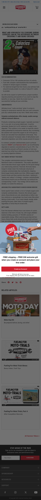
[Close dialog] (38, 225)
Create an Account (20, 269)
